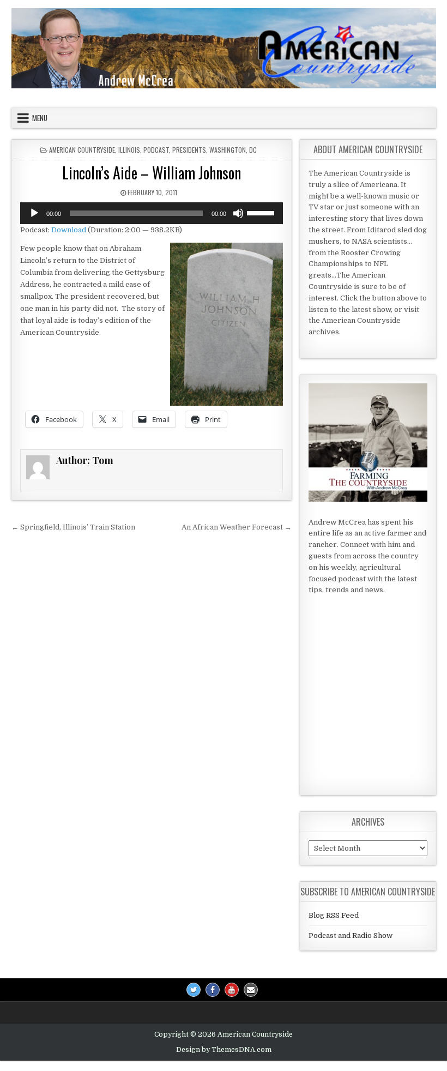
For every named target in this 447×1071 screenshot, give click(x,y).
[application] (151, 213)
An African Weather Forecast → (237, 527)
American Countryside (82, 149)
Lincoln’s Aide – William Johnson (151, 172)
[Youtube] (232, 990)
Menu (39, 117)
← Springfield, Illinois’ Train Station (73, 527)
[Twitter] (193, 990)
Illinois (129, 149)
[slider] (262, 212)
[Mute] (238, 213)
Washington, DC (233, 149)
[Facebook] (213, 990)
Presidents (189, 149)
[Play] (34, 213)
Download (68, 230)
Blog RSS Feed (334, 915)
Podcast (156, 149)
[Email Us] (251, 990)
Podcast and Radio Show (350, 935)
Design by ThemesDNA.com (223, 1050)
